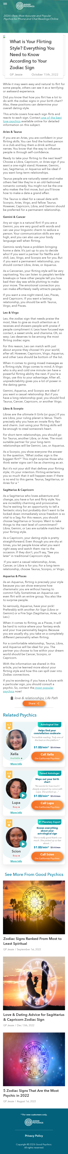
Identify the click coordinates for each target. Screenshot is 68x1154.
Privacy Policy (34, 1136)
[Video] (23, 795)
